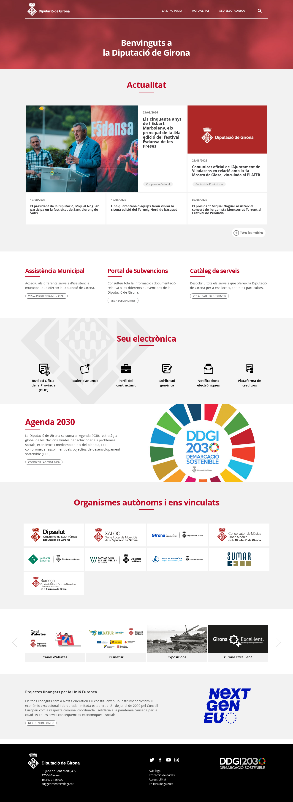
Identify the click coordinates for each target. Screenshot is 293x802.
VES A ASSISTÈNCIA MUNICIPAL (46, 296)
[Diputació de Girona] (53, 9)
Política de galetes (161, 784)
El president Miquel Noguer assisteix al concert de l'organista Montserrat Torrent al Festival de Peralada (226, 209)
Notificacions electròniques (208, 383)
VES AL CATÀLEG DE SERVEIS (209, 296)
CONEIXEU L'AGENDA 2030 (44, 462)
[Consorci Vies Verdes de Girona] (115, 559)
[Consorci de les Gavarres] (53, 559)
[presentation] (17, 642)
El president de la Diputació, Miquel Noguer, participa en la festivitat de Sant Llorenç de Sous (65, 209)
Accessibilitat (157, 779)
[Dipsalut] (53, 534)
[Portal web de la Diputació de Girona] (53, 759)
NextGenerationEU (41, 723)
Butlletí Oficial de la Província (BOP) (44, 385)
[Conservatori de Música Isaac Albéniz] (239, 534)
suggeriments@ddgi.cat (58, 784)
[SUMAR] (239, 559)
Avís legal (155, 771)
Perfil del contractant (126, 383)
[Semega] (53, 583)
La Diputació (172, 10)
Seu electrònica (232, 10)
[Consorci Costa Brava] (177, 559)
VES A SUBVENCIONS (123, 300)
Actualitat (200, 10)
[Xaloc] (115, 534)
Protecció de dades (162, 775)
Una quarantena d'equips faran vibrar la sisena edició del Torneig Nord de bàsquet (144, 208)
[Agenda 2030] (243, 763)
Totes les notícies (251, 233)
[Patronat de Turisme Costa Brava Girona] (177, 534)
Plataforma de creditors (249, 383)
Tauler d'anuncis (84, 380)
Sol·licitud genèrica (167, 383)
